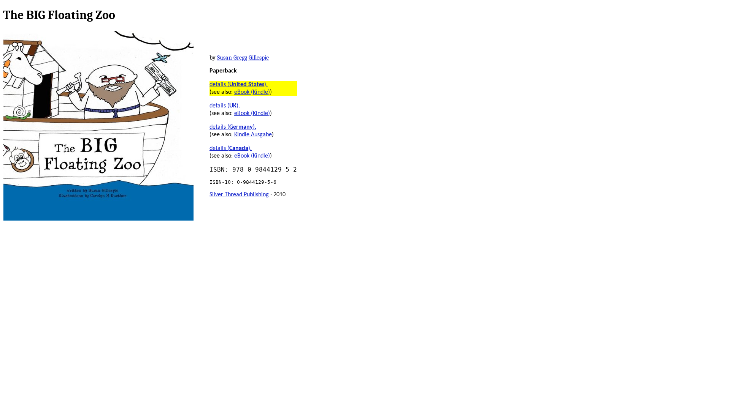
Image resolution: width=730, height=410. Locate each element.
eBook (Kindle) (252, 92)
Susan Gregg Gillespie (243, 57)
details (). (238, 85)
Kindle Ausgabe (253, 135)
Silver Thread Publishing (239, 195)
